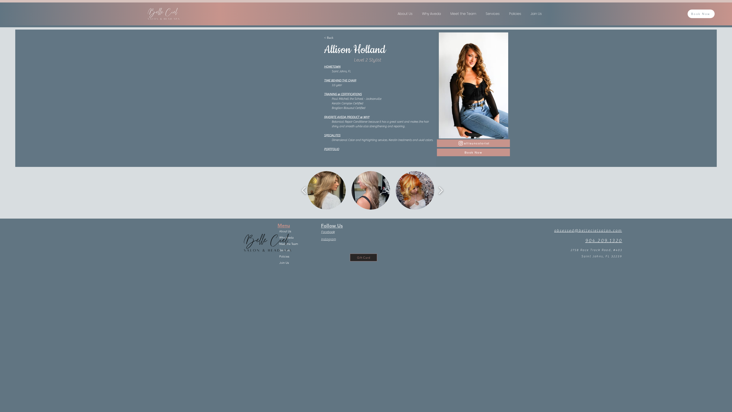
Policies (284, 257)
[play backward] (304, 190)
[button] (494, 14)
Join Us (284, 263)
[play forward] (440, 190)
